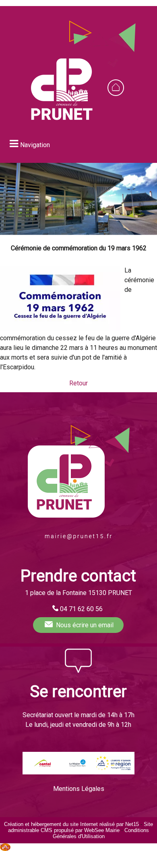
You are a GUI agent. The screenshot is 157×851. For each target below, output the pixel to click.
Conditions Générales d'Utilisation (101, 833)
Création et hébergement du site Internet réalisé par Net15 (71, 824)
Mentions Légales (78, 789)
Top (5, 847)
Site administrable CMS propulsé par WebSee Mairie (80, 827)
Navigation (35, 145)
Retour (78, 383)
